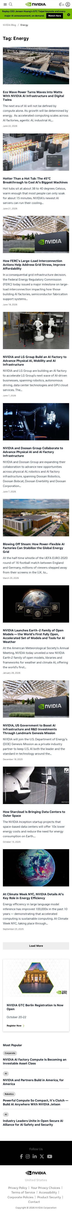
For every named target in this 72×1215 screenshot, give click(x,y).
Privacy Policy (17, 1188)
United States (36, 1180)
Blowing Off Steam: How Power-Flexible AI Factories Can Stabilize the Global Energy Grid (34, 548)
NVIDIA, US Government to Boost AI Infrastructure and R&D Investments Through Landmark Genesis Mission (30, 729)
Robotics (9, 1094)
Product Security (49, 1197)
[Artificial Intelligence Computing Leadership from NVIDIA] (35, 4)
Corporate (10, 1053)
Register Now (14, 1025)
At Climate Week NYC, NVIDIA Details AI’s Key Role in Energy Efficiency (33, 896)
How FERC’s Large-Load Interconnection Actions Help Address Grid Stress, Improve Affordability (34, 264)
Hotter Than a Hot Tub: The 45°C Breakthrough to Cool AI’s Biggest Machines (35, 180)
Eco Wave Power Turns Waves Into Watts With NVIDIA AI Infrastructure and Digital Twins (33, 96)
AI (6, 1073)
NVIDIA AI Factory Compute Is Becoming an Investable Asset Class (34, 1061)
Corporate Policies (20, 1197)
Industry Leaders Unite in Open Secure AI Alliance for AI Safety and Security (33, 1122)
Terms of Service (23, 1192)
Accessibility (48, 1192)
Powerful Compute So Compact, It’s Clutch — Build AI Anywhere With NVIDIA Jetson (35, 1102)
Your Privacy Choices (45, 1188)
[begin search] (10, 4)
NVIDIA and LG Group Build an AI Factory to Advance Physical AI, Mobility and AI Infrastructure (34, 360)
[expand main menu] (5, 4)
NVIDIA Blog (9, 24)
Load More (36, 945)
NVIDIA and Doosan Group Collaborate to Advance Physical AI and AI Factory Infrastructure (33, 452)
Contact (34, 1202)
